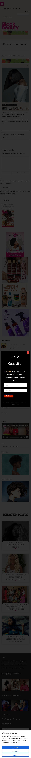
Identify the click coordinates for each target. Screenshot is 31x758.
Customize (15, 751)
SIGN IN (8, 396)
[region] (15, 744)
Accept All (15, 747)
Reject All (15, 755)
